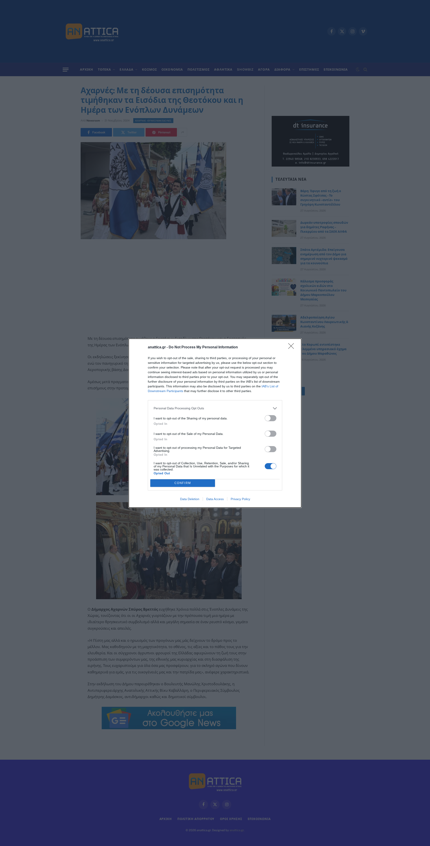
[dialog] (215, 423)
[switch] (270, 418)
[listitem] (215, 408)
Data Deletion (189, 499)
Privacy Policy (240, 499)
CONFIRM (182, 483)
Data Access (215, 499)
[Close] (292, 347)
